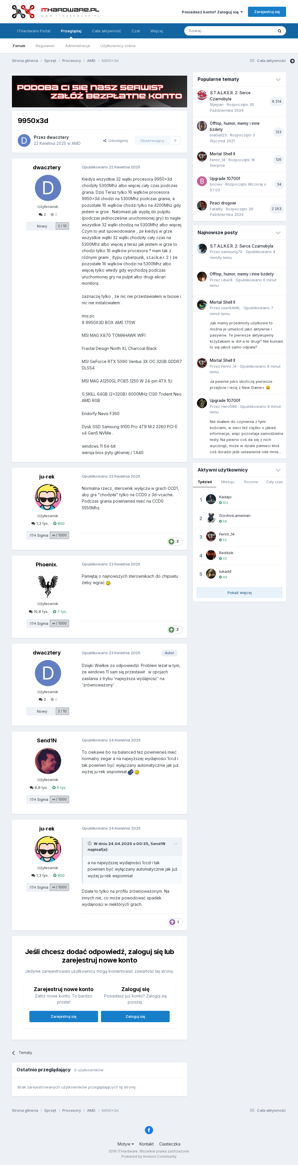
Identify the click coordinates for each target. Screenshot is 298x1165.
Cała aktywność (106, 31)
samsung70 (231, 251)
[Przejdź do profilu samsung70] (202, 249)
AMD (76, 143)
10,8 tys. (40, 611)
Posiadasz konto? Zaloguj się (211, 12)
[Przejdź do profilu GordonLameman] (211, 518)
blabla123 (218, 135)
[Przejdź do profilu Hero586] (202, 403)
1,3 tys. (42, 523)
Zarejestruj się (267, 11)
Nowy (42, 226)
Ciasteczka (169, 1143)
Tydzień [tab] (205, 482)
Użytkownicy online (118, 45)
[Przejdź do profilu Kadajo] (211, 499)
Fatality (216, 209)
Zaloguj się (135, 1016)
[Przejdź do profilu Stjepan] (202, 95)
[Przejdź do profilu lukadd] (211, 574)
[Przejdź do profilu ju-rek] (48, 497)
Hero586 (229, 406)
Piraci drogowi (223, 203)
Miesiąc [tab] (228, 482)
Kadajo (225, 497)
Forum (19, 45)
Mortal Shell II (222, 154)
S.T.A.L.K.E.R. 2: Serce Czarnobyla (241, 246)
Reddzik (226, 552)
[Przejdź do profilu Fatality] (202, 206)
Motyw (125, 1143)
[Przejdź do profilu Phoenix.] (48, 585)
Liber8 (227, 280)
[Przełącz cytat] (90, 843)
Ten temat (256, 31)
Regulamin (45, 45)
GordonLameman (235, 515)
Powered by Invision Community (149, 1156)
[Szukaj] (279, 30)
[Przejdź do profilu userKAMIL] (202, 305)
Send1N (47, 740)
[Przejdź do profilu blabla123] (202, 126)
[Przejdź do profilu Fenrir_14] (202, 156)
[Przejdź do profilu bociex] (202, 181)
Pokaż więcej (240, 592)
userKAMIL (230, 307)
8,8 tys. (40, 787)
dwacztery (58, 137)
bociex (216, 184)
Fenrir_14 (217, 159)
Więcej (156, 31)
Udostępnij (117, 140)
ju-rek (46, 477)
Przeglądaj (71, 31)
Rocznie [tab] (251, 482)
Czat (136, 31)
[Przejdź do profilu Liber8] (202, 277)
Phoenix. (47, 564)
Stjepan (217, 104)
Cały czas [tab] (274, 482)
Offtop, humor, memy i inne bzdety (242, 274)
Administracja (77, 45)
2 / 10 (62, 226)
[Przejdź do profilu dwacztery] (24, 140)
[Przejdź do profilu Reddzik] (211, 555)
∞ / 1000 (59, 535)
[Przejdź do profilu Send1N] (48, 761)
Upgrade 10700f (225, 178)
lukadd (225, 571)
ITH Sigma (39, 535)
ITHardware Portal (33, 31)
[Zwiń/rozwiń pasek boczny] (292, 61)
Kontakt (146, 1143)
